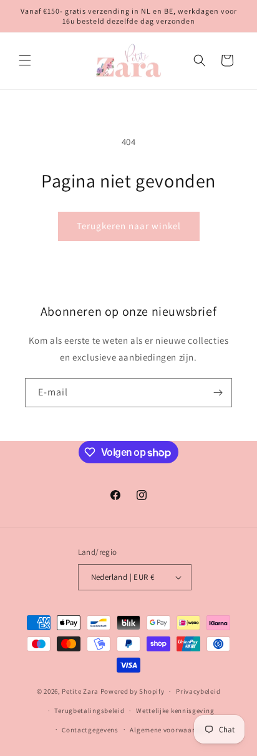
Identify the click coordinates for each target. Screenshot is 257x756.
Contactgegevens (90, 729)
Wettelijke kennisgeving (175, 710)
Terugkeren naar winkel (129, 226)
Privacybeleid (198, 691)
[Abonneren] (217, 392)
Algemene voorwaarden (168, 729)
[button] (25, 60)
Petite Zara (80, 691)
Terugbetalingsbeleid (89, 710)
